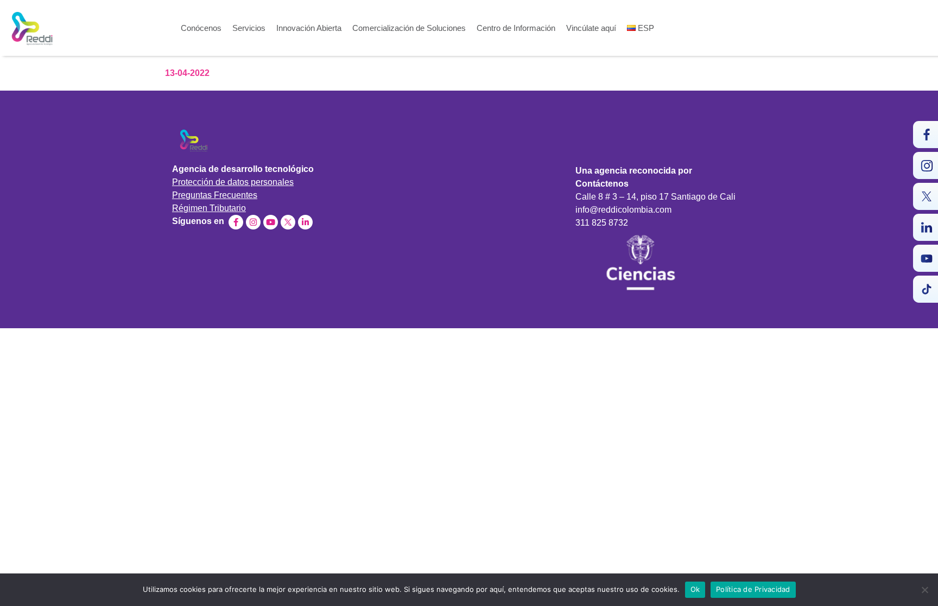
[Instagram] (253, 222)
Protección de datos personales (233, 182)
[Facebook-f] (236, 222)
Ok (695, 589)
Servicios (248, 28)
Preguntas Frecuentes (214, 195)
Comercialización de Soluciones (409, 28)
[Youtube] (270, 222)
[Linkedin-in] (305, 222)
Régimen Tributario (209, 208)
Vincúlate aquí (591, 28)
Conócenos (201, 28)
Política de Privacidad (753, 589)
